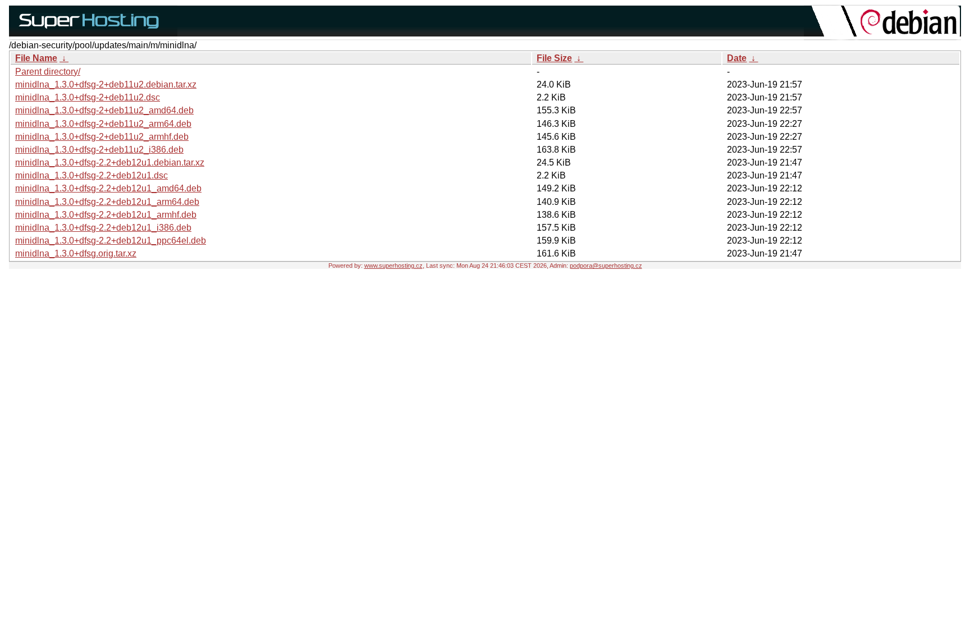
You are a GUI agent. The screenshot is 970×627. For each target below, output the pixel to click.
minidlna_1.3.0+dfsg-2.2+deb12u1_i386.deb (103, 227)
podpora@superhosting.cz (606, 265)
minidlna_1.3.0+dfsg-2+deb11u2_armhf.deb (102, 136)
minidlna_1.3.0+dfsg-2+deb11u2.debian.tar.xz (105, 84)
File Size (554, 58)
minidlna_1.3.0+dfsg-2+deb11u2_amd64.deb (104, 110)
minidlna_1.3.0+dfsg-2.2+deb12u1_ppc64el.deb (110, 240)
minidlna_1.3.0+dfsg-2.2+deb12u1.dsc (91, 175)
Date (737, 58)
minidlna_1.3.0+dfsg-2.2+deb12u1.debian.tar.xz (109, 162)
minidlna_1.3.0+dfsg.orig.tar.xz (75, 253)
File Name (36, 58)
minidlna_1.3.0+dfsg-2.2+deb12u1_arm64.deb (107, 202)
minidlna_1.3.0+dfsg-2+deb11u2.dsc (87, 97)
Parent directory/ (47, 71)
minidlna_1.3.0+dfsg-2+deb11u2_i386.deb (99, 149)
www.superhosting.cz (393, 265)
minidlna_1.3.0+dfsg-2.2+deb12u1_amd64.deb (108, 188)
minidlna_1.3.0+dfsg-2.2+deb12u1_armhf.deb (105, 214)
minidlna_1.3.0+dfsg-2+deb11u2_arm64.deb (103, 124)
